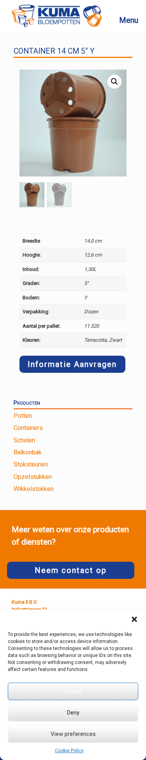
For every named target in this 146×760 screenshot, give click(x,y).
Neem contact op (71, 570)
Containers (28, 428)
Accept (73, 691)
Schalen (24, 440)
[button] (134, 619)
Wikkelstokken (34, 489)
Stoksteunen (31, 464)
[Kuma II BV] (57, 16)
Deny (73, 712)
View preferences (73, 733)
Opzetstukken (33, 476)
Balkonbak (28, 452)
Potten (23, 415)
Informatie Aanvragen (72, 364)
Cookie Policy (69, 750)
